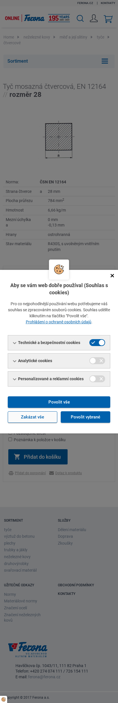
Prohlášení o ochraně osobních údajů (58, 322)
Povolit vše (59, 402)
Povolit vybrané (85, 417)
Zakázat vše (32, 417)
